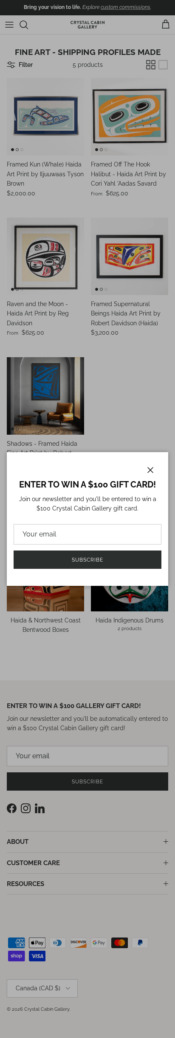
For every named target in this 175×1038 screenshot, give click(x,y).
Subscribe (87, 560)
